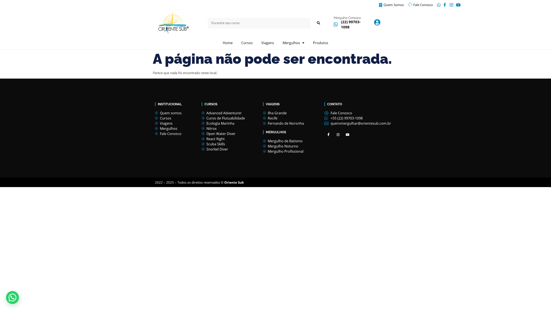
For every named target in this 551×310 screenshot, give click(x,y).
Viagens (267, 42)
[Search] (318, 23)
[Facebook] (328, 134)
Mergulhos (291, 42)
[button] (12, 297)
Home (228, 42)
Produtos (320, 42)
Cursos (247, 42)
